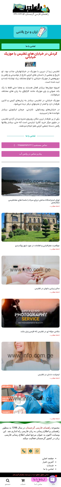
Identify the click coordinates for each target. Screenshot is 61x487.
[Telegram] (30, 451)
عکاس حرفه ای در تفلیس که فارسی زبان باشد (40, 331)
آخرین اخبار (48, 462)
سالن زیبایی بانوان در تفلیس (47, 288)
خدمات (50, 466)
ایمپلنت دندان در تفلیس (49, 374)
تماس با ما (48, 469)
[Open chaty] (53, 479)
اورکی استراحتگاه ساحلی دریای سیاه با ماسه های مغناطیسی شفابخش (34, 201)
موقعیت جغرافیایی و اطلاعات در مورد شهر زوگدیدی (37, 245)
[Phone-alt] (24, 451)
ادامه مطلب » (55, 206)
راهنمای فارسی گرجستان (38, 427)
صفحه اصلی (48, 458)
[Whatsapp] (37, 451)
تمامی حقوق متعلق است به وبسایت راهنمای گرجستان (30, 475)
